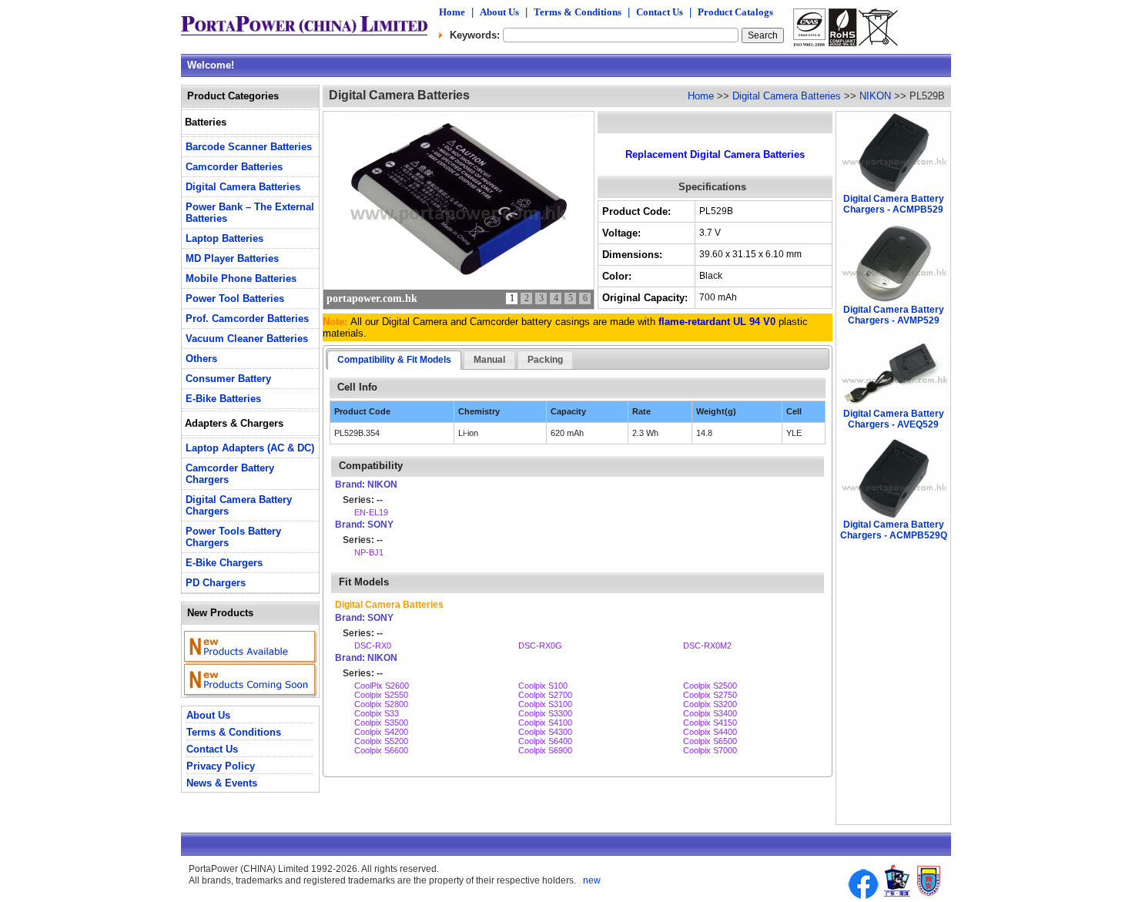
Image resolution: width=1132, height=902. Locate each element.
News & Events (221, 783)
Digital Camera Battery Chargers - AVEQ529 (893, 419)
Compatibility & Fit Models (394, 359)
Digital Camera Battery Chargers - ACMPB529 (893, 204)
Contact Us (659, 12)
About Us (499, 12)
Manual (489, 359)
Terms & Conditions (577, 12)
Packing (545, 359)
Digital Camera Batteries (786, 96)
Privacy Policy (220, 766)
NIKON (875, 96)
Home (452, 12)
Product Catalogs (735, 12)
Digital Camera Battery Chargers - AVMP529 (893, 315)
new (591, 880)
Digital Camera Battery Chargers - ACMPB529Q (893, 530)
